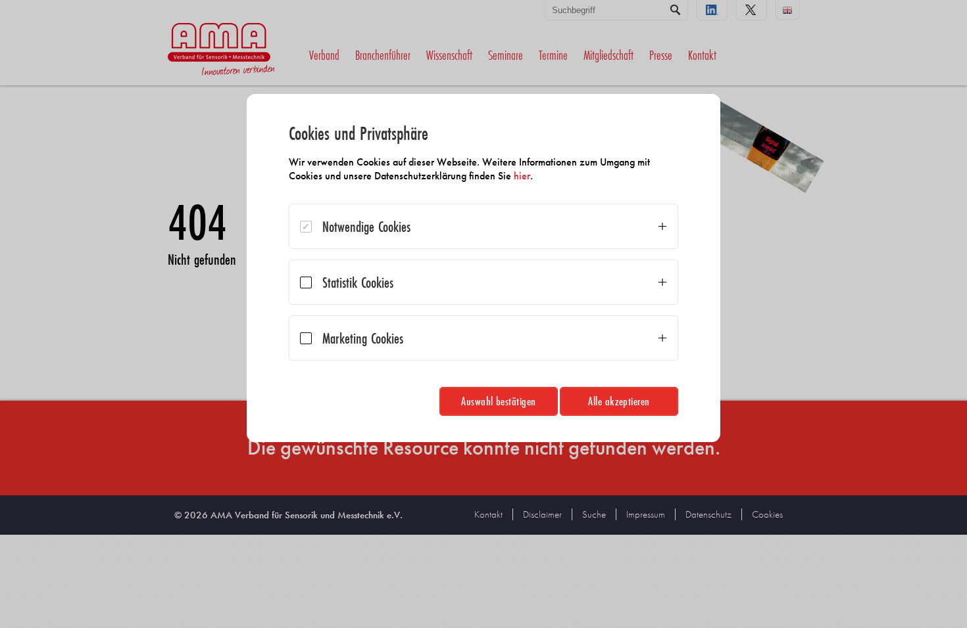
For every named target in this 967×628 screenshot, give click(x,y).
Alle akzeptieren (619, 401)
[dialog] (483, 268)
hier (522, 176)
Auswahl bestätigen (498, 401)
